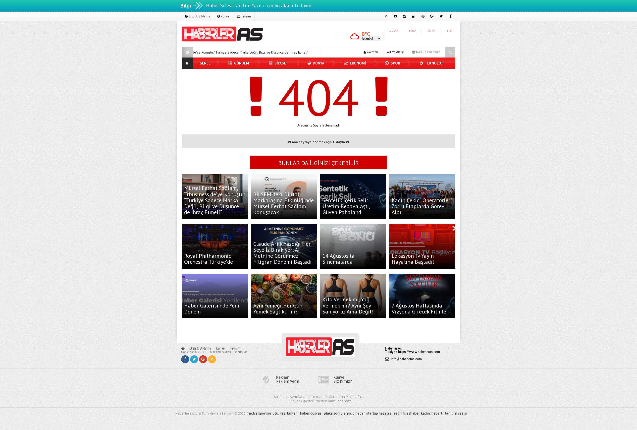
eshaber (413, 413)
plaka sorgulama (337, 413)
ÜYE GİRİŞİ (396, 52)
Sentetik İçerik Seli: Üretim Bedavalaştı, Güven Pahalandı (346, 206)
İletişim (245, 16)
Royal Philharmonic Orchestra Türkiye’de (208, 258)
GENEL (205, 63)
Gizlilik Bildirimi (199, 16)
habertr (437, 413)
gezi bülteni (289, 413)
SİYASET (280, 63)
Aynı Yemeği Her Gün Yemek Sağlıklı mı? (277, 308)
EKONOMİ (357, 63)
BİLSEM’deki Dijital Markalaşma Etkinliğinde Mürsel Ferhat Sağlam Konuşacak (283, 203)
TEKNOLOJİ (433, 63)
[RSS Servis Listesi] (212, 359)
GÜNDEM (241, 63)
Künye (224, 16)
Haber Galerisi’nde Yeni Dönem (211, 308)
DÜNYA (318, 63)
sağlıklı (399, 413)
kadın (425, 413)
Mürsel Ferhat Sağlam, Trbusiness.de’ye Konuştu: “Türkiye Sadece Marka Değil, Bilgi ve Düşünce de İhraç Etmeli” (214, 200)
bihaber (359, 413)
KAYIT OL (372, 52)
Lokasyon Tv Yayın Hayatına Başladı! (413, 258)
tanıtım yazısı (456, 413)
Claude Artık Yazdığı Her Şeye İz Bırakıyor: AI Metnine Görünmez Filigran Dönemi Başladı (282, 252)
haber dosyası (311, 413)
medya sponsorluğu (262, 413)
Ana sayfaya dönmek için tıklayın (318, 142)
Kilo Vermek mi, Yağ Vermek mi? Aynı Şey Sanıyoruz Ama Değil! (347, 305)
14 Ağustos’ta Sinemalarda (338, 258)
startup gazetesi (379, 413)
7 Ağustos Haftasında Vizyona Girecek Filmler (420, 308)
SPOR (395, 63)
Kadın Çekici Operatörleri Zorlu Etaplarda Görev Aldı (422, 206)
